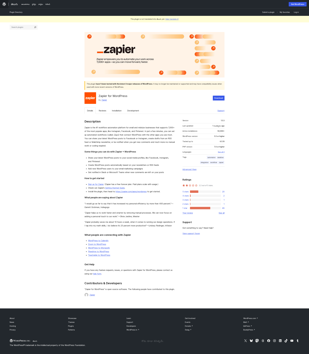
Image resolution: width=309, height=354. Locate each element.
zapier (221, 162)
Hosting (13, 326)
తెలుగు (35, 341)
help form (97, 274)
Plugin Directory (16, 12)
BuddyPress (249, 330)
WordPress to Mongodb (99, 248)
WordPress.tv (132, 330)
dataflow (220, 157)
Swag (188, 330)
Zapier (104, 100)
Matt (246, 322)
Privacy (13, 330)
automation (211, 157)
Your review (188, 213)
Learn (128, 318)
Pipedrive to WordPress (98, 251)
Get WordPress (297, 4)
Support (221, 110)
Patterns (71, 330)
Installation (117, 110)
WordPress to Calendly (98, 240)
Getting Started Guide (115, 188)
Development (133, 110)
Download (218, 98)
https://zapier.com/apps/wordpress (131, 191)
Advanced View (190, 169)
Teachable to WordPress (99, 255)
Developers (131, 326)
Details (90, 110)
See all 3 (221, 152)
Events (187, 322)
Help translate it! (172, 19)
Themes (71, 322)
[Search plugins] (35, 27)
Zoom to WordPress (97, 244)
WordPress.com (250, 318)
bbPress (247, 326)
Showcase (72, 318)
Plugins (71, 326)
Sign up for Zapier (96, 184)
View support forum (191, 233)
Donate (189, 326)
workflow (213, 162)
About (12, 318)
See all (222, 213)
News (12, 322)
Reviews (102, 110)
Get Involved (190, 318)
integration (204, 162)
